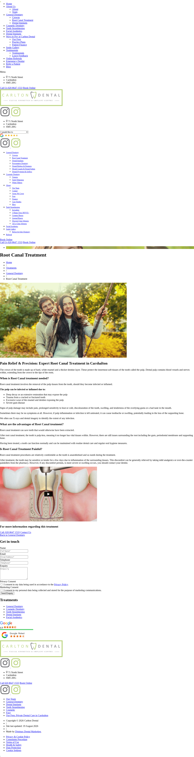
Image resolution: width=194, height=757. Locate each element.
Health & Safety (14, 745)
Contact (15, 191)
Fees (13, 196)
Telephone (5, 560)
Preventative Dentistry (20, 163)
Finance (15, 199)
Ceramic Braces (17, 215)
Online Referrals (14, 58)
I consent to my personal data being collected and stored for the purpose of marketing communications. (52, 590)
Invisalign (15, 210)
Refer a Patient (13, 64)
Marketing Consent (9, 587)
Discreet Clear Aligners (20, 221)
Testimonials (12, 50)
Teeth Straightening (15, 28)
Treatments (11, 268)
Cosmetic (10, 710)
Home (9, 3)
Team (14, 12)
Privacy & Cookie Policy (18, 736)
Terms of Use (12, 742)
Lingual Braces (17, 218)
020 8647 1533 (11, 88)
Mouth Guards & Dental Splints (23, 169)
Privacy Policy (61, 584)
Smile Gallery (12, 47)
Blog (8, 66)
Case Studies (16, 202)
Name (3, 548)
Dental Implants (19, 23)
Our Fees (16, 39)
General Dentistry (14, 14)
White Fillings (17, 183)
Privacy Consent (8, 581)
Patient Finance (19, 44)
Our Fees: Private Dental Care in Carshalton (27, 715)
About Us (10, 6)
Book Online (29, 88)
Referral (9, 235)
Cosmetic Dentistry (15, 25)
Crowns (16, 17)
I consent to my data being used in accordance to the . (36, 584)
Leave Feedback (20, 55)
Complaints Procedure (16, 739)
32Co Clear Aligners (19, 224)
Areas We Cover (18, 194)
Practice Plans (18, 42)
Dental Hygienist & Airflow (22, 172)
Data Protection (13, 747)
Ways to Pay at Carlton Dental (20, 36)
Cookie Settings (13, 750)
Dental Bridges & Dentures (22, 166)
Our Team (15, 188)
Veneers (15, 177)
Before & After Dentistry (21, 232)
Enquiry (4, 565)
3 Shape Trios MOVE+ (20, 213)
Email (3, 554)
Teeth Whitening (18, 180)
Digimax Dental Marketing (28, 731)
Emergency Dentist (15, 61)
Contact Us (25, 532)
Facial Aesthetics (14, 31)
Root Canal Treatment (22, 20)
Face (8, 712)
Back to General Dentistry (12, 535)
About (15, 9)
